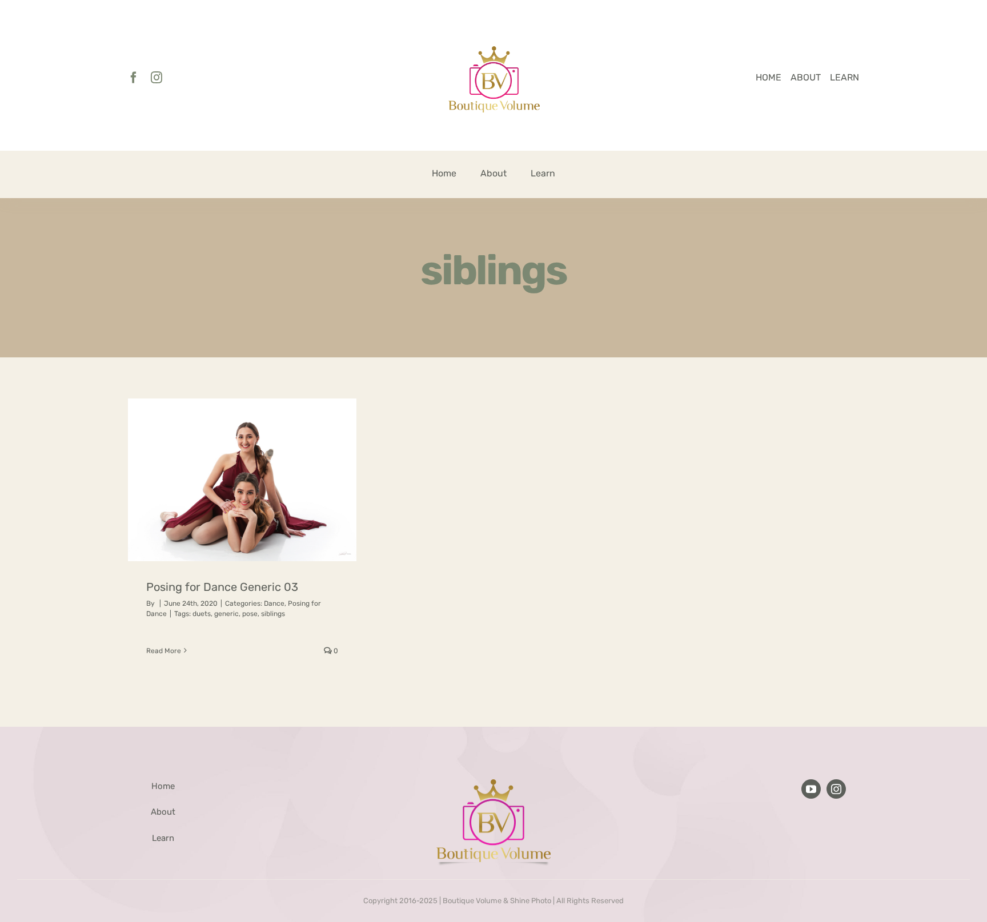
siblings (273, 614)
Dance (274, 603)
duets (201, 614)
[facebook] (133, 77)
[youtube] (811, 789)
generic (226, 614)
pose (250, 614)
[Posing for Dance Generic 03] (242, 480)
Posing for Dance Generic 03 (222, 587)
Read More (163, 651)
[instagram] (156, 77)
